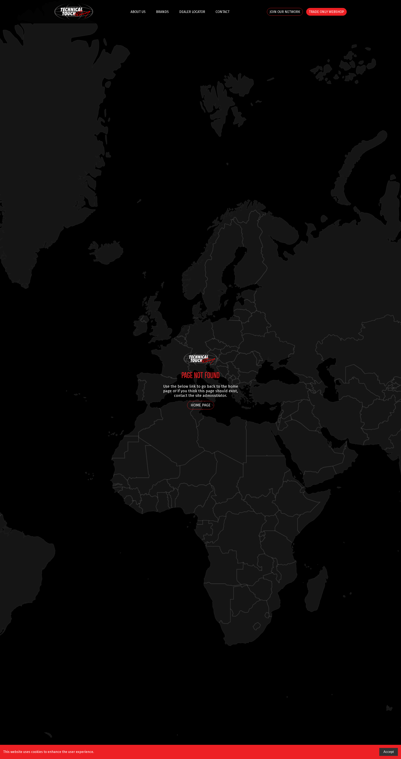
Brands (162, 12)
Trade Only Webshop (326, 12)
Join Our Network (285, 12)
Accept (388, 752)
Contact (223, 12)
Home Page (201, 405)
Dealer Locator (192, 12)
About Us (138, 12)
